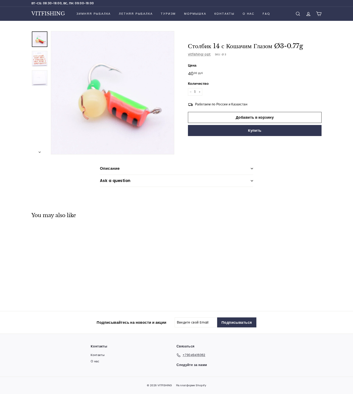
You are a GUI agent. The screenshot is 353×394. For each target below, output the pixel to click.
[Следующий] (39, 150)
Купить (254, 130)
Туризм (168, 14)
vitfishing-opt (199, 54)
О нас (249, 14)
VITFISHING (48, 14)
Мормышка (195, 14)
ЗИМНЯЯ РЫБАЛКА (93, 14)
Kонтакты (224, 14)
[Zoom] (112, 92)
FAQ (266, 14)
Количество (198, 83)
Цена (192, 65)
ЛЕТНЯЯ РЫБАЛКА (136, 14)
